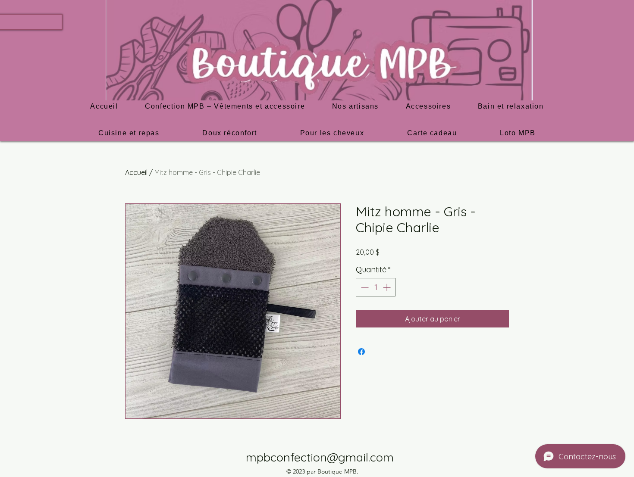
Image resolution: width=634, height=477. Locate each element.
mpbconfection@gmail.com (320, 457)
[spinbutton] (375, 287)
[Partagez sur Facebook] (361, 351)
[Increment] (387, 287)
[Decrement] (363, 287)
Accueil (136, 172)
